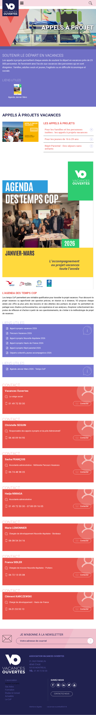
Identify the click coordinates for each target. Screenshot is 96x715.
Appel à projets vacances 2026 (23, 328)
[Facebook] (53, 685)
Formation (9, 690)
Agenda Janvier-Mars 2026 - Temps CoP (28, 369)
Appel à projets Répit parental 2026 (25, 348)
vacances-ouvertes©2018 (57, 707)
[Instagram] (58, 685)
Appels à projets (12, 683)
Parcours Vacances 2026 (21, 333)
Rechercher (90, 3)
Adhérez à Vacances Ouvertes (34, 8)
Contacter (84, 403)
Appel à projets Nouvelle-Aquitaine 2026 (27, 338)
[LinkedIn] (64, 685)
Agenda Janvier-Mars (17, 97)
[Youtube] (74, 685)
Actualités (9, 696)
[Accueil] (10, 8)
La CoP (8, 699)
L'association (11, 680)
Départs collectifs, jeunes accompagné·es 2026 (31, 353)
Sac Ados (9, 686)
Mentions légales (35, 707)
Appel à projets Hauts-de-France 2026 (26, 343)
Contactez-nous (61, 694)
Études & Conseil (12, 693)
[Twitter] (69, 685)
